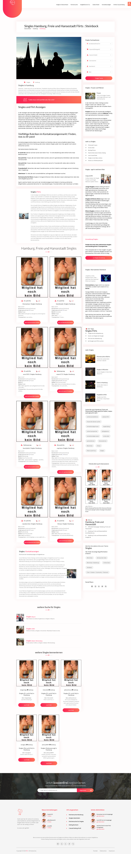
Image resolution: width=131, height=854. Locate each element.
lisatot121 (50, 814)
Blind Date (89, 445)
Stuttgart (102, 509)
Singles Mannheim (74, 818)
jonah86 (49, 826)
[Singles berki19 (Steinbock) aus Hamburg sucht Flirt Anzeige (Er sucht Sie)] (91, 477)
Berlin (86, 508)
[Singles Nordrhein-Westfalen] (20, 629)
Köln (100, 508)
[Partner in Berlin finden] (90, 358)
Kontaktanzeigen (106, 4)
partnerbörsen (90, 441)
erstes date (106, 436)
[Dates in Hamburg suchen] (90, 384)
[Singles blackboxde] (65, 277)
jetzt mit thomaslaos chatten (32, 322)
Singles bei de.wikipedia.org (95, 333)
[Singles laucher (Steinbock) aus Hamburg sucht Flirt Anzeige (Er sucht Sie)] (106, 477)
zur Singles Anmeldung (99, 257)
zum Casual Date (92, 155)
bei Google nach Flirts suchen (96, 341)
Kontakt (95, 851)
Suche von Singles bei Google (96, 336)
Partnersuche (74, 4)
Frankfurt (97, 509)
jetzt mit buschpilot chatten (32, 466)
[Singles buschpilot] (32, 421)
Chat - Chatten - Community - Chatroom (97, 572)
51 (38, 521)
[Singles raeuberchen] (32, 497)
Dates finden (96, 4)
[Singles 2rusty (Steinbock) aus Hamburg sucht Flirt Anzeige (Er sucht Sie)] (91, 495)
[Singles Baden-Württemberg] (20, 641)
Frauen (99, 93)
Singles (28, 82)
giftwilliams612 (51, 820)
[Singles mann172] (65, 347)
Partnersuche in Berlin (103, 356)
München (96, 508)
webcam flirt (105, 416)
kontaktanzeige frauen (93, 426)
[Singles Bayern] (20, 617)
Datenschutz (103, 851)
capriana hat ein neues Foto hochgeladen (104, 826)
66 (38, 371)
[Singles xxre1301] (32, 347)
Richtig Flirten (92, 150)
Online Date (106, 562)
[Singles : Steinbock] (106, 278)
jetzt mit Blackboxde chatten (65, 322)
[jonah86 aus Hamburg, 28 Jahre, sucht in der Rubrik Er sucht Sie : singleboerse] (44, 826)
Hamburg (26, 690)
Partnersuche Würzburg (76, 815)
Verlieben (89, 567)
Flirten (98, 445)
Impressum (112, 851)
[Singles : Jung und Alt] (106, 178)
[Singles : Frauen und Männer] (90, 96)
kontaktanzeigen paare (93, 436)
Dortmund (88, 509)
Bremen (109, 508)
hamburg (35, 28)
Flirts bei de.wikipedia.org (95, 338)
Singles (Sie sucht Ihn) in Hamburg (26, 749)
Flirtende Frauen (92, 145)
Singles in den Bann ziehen (95, 158)
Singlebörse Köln (102, 394)
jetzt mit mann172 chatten (65, 391)
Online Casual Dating (119, 4)
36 (72, 301)
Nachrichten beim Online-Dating (97, 152)
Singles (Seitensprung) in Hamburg (49, 749)
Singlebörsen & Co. (85, 4)
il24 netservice (32, 851)
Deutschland (27, 28)
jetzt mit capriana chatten (65, 472)
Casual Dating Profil (75, 828)
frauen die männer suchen (93, 421)
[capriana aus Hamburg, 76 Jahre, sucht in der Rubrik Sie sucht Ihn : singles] (93, 827)
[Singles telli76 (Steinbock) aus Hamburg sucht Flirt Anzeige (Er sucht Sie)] (106, 495)
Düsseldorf (108, 509)
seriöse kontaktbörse (92, 416)
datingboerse (105, 431)
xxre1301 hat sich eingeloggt (104, 820)
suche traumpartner (92, 431)
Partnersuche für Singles (76, 821)
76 (72, 445)
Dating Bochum (73, 825)
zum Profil (26, 705)
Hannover (104, 508)
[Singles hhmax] (65, 497)
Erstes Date (91, 147)
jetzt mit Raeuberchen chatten (32, 542)
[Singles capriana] (65, 421)
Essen (86, 511)
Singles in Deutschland (62, 4)
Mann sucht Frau (91, 450)
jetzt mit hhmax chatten (65, 540)
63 (72, 371)
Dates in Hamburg (102, 382)
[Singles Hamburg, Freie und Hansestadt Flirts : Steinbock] (12, 2)
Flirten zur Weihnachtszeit (95, 160)
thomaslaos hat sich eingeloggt (105, 814)
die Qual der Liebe (101, 558)
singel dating (106, 426)
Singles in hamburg (26, 85)
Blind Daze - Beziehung (93, 562)
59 (39, 445)
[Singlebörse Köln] (90, 397)
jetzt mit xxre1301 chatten (32, 396)
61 (72, 521)
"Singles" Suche (99, 78)
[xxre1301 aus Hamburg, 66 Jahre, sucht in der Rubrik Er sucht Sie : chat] (93, 820)
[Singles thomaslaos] (32, 277)
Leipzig (93, 509)
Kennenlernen (102, 441)
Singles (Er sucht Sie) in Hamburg (26, 694)
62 (38, 301)
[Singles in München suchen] (90, 371)
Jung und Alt (89, 176)
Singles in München (102, 369)
